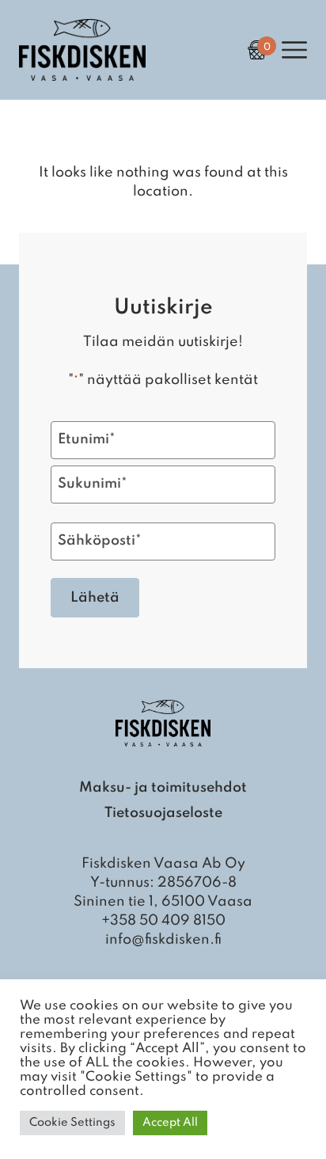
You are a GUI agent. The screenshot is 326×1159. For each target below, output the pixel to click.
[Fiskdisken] (82, 77)
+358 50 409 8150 (163, 921)
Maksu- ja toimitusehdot (163, 788)
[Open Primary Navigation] (294, 50)
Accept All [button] (170, 1122)
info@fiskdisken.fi (163, 940)
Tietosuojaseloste (163, 813)
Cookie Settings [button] (72, 1122)
